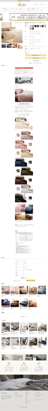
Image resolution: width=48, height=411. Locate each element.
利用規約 (26, 399)
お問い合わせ (37, 4)
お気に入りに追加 (36, 60)
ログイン (20, 366)
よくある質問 (34, 4)
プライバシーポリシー (27, 400)
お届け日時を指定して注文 (35, 55)
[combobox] (39, 9)
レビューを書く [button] (30, 280)
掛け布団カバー (32, 31)
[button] (2, 32)
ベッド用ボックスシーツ (37, 31)
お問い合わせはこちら (18, 395)
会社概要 (26, 403)
